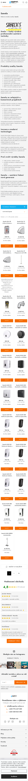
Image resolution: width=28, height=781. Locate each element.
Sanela (16, 17)
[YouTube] (24, 722)
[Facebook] (5, 722)
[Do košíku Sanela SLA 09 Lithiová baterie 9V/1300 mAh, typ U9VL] (7, 246)
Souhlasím (14, 776)
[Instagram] (13, 722)
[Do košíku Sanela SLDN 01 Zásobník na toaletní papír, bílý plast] (7, 350)
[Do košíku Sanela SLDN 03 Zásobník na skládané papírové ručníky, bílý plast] (7, 409)
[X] (9, 722)
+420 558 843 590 (15, 712)
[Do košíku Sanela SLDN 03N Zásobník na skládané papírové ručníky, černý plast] (21, 409)
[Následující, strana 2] (14, 573)
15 (18, 573)
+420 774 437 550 (15, 709)
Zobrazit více (14, 641)
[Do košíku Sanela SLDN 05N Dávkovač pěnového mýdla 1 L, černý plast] (21, 439)
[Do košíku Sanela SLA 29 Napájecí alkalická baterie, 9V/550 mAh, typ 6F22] (7, 320)
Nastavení (14, 771)
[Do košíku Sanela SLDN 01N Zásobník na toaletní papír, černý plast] (21, 350)
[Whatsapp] (20, 722)
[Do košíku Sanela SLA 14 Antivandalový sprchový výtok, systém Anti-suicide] (7, 275)
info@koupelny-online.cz (15, 706)
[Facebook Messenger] (16, 722)
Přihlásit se (20, 682)
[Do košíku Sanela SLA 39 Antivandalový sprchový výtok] (21, 320)
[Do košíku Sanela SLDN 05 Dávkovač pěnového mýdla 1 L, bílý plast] (7, 439)
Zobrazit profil (13, 658)
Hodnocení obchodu (14, 581)
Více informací (22, 767)
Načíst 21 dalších (15, 567)
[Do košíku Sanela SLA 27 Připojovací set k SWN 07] (21, 275)
